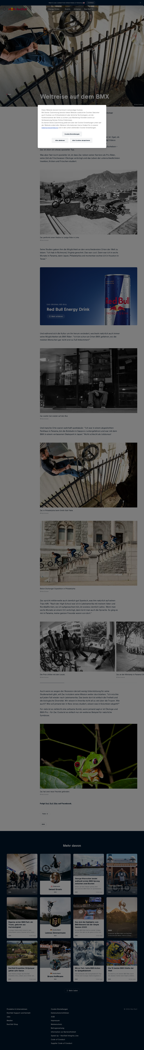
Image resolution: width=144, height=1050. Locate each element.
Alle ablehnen (60, 140)
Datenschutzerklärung (50, 128)
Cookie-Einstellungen (72, 134)
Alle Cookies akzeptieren (81, 140)
